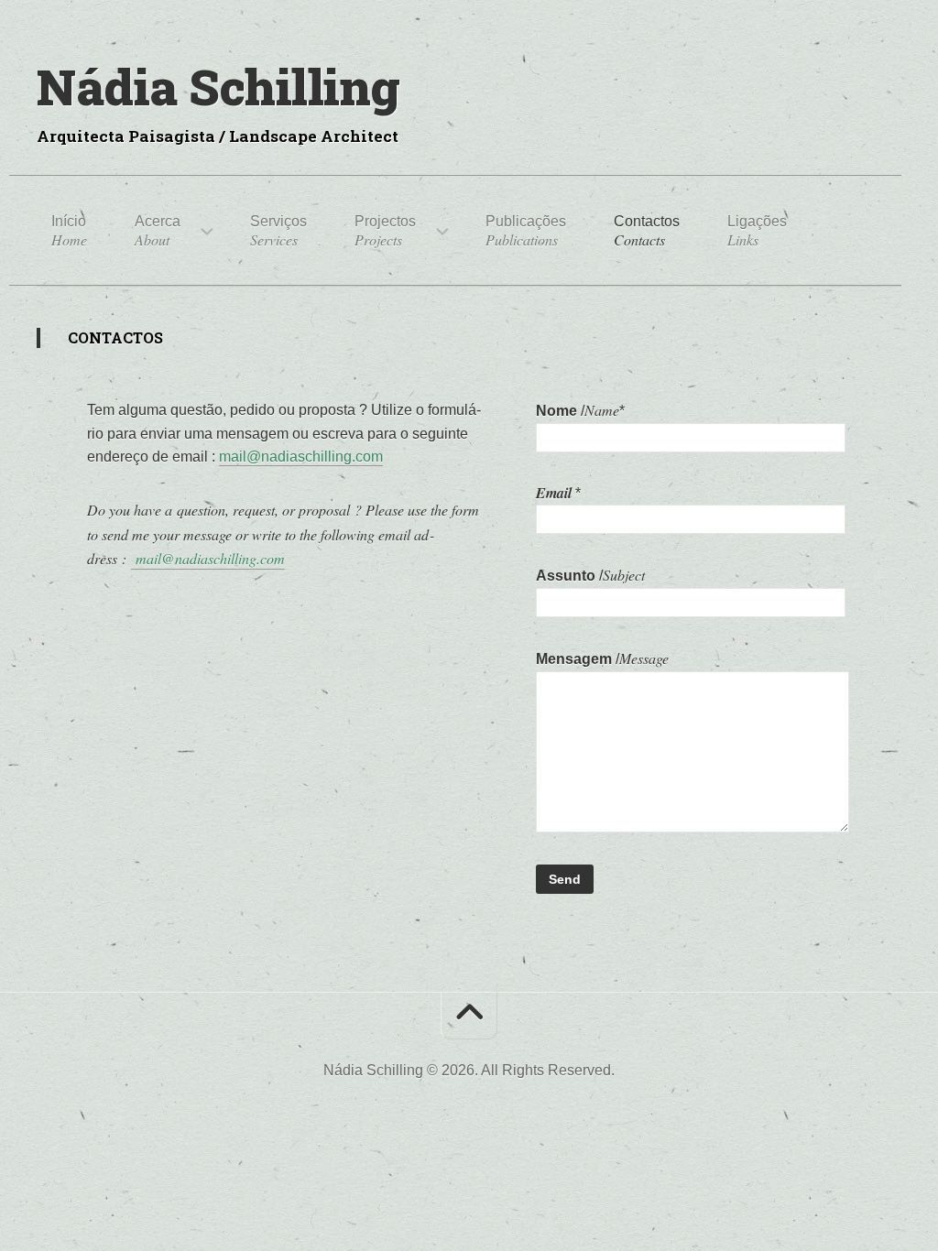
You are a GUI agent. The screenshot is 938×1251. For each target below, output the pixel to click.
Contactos (647, 231)
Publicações (525, 231)
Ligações (757, 231)
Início (69, 231)
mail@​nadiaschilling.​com (301, 456)
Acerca (157, 231)
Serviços (278, 231)
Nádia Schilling (218, 87)
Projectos (385, 231)
